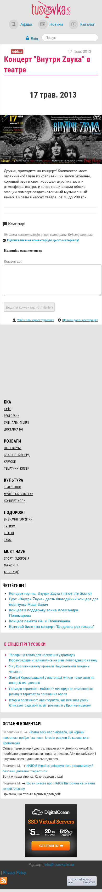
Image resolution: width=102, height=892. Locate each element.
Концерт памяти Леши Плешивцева (39, 620)
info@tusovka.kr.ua (59, 864)
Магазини (11, 565)
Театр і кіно (12, 487)
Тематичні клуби (16, 468)
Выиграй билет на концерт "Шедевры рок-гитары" (51, 626)
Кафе (7, 409)
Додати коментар (29, 307)
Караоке (10, 462)
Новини (56, 24)
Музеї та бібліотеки (18, 494)
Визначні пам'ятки (18, 519)
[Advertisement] (51, 361)
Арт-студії (11, 572)
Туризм (9, 526)
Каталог (87, 24)
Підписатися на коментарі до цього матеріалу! (43, 240)
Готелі (9, 533)
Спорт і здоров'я (16, 558)
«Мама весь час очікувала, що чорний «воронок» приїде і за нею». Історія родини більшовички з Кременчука (46, 737)
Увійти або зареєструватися (35, 320)
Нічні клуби (12, 448)
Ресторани (11, 416)
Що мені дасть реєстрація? (80, 320)
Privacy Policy (14, 872)
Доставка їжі (13, 429)
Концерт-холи (14, 501)
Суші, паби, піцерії (16, 422)
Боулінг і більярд (17, 455)
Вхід (34, 38)
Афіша (26, 24)
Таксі (8, 540)
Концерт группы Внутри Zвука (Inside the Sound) (50, 593)
